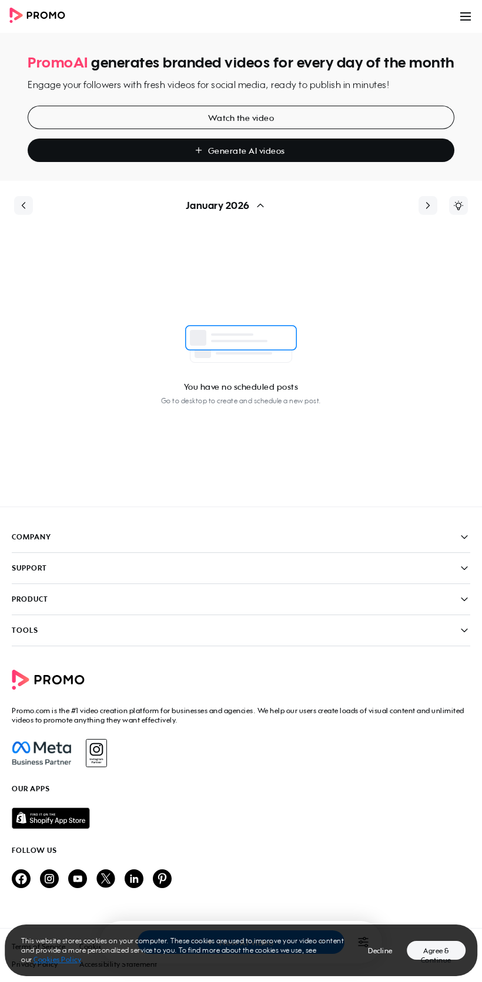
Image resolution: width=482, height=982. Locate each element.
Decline (380, 950)
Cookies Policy (57, 959)
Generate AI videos (246, 151)
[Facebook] (41, 753)
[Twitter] (105, 879)
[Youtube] (77, 879)
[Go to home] (41, 16)
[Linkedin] (134, 879)
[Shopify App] (241, 818)
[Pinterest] (162, 879)
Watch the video (241, 118)
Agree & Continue (436, 953)
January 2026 (218, 205)
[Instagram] (96, 753)
